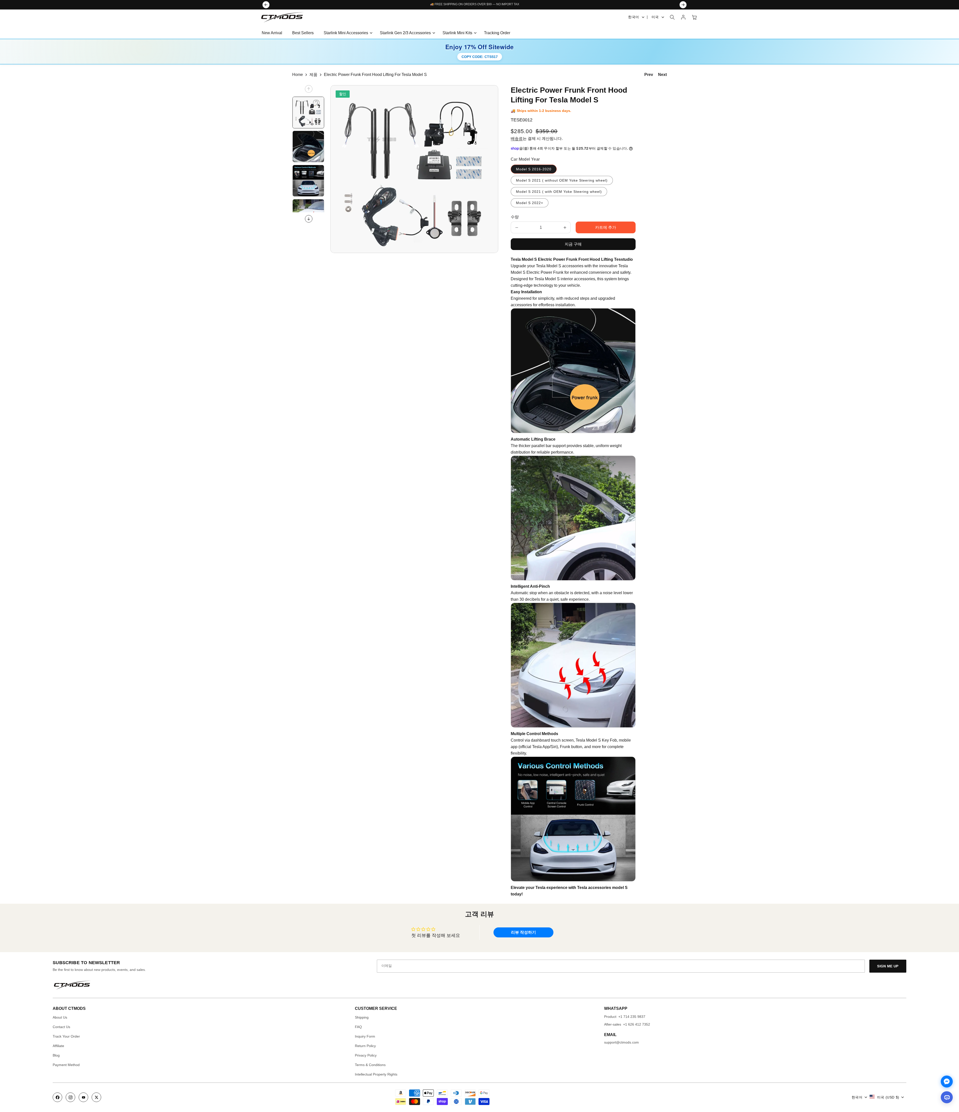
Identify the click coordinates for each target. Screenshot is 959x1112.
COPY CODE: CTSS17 (480, 57)
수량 (515, 217)
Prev (648, 74)
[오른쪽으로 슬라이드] (308, 219)
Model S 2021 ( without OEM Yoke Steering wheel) (562, 180)
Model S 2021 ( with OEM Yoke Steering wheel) (559, 192)
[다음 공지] (683, 4)
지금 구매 (573, 244)
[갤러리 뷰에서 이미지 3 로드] (308, 181)
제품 (313, 74)
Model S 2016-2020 (533, 169)
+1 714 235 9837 (631, 1017)
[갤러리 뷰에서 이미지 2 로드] (308, 146)
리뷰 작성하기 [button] (523, 932)
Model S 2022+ (529, 203)
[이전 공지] (266, 4)
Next (662, 74)
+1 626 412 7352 (636, 1024)
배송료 (517, 138)
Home (297, 74)
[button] (347, 33)
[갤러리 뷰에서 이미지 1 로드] (308, 112)
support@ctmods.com (621, 1042)
